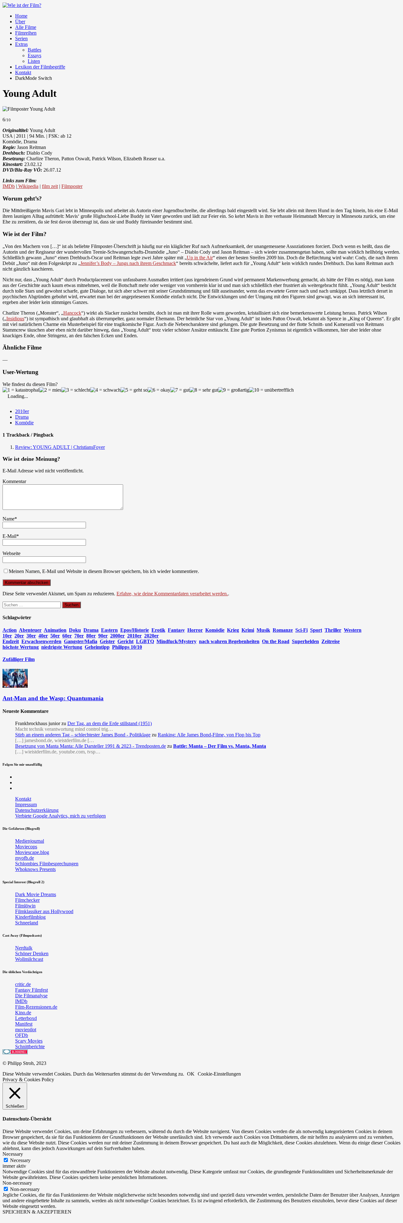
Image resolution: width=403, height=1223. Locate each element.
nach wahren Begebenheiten (229, 641)
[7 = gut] (180, 390)
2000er (117, 635)
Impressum (26, 804)
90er (103, 635)
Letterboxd (26, 1018)
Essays (34, 55)
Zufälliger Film (19, 659)
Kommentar (14, 481)
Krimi (247, 630)
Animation (55, 630)
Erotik (158, 630)
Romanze (283, 630)
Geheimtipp (97, 647)
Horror (195, 630)
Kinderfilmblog (30, 917)
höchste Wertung (21, 647)
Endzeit (11, 641)
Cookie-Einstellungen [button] (219, 1074)
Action (10, 630)
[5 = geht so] (134, 390)
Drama (22, 417)
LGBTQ (145, 641)
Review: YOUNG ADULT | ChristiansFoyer (60, 447)
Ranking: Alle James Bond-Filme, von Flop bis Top (209, 734)
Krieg (233, 630)
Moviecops (26, 846)
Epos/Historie (134, 630)
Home (21, 16)
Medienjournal (29, 841)
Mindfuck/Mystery (176, 641)
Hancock (72, 313)
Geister (107, 641)
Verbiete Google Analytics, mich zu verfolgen (60, 815)
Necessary (20, 1160)
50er (55, 635)
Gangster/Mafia (80, 641)
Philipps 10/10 (127, 647)
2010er (22, 411)
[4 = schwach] (105, 390)
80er (91, 635)
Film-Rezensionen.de (36, 1007)
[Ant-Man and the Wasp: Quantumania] (15, 686)
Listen (34, 61)
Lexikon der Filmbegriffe (40, 66)
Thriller (333, 630)
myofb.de (24, 858)
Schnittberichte (30, 1046)
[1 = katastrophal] (21, 390)
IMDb (9, 186)
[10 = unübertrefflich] (271, 390)
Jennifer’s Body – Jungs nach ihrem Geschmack (128, 263)
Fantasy (176, 630)
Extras (21, 44)
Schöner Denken (31, 953)
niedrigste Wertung (61, 647)
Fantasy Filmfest (31, 990)
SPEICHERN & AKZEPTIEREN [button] (37, 1212)
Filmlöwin (25, 905)
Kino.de (23, 1012)
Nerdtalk (23, 947)
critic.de (23, 984)
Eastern (109, 630)
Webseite (11, 553)
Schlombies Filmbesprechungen (46, 863)
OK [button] (191, 1074)
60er (67, 635)
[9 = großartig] (233, 390)
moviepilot (25, 1029)
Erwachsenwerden (41, 641)
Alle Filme (25, 27)
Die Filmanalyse (31, 995)
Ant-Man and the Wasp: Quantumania (53, 698)
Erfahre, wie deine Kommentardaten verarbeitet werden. (172, 593)
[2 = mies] (50, 390)
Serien (21, 38)
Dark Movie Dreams (35, 894)
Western (352, 630)
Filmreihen (26, 33)
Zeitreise (330, 641)
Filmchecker (27, 900)
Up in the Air (200, 257)
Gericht (125, 641)
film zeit (50, 186)
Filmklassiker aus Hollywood (44, 911)
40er (43, 635)
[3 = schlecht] (75, 390)
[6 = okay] (159, 390)
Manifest (23, 1024)
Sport (316, 630)
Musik (263, 630)
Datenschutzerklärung (37, 810)
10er (7, 635)
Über (20, 21)
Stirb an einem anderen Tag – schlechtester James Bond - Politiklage (82, 734)
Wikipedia (27, 186)
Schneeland (26, 922)
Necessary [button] (13, 1154)
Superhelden (305, 641)
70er (79, 635)
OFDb (21, 1035)
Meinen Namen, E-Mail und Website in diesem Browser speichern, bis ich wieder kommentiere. (104, 571)
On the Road (275, 641)
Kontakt (23, 72)
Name (8, 518)
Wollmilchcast (29, 959)
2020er (151, 635)
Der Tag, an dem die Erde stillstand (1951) (109, 723)
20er (19, 635)
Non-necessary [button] (17, 1183)
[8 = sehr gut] (204, 390)
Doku (75, 630)
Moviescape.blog (32, 852)
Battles (34, 49)
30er (31, 635)
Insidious (15, 318)
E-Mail (9, 536)
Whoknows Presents (35, 869)
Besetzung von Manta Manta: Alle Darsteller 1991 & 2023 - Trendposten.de (90, 746)
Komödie (24, 422)
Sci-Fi (301, 630)
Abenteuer (30, 630)
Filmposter (71, 186)
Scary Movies (29, 1041)
